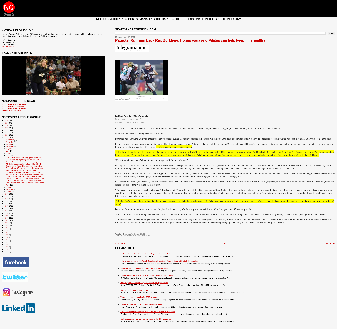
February (9, 189)
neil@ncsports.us (8, 46)
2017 (7, 196)
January (9, 192)
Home (225, 243)
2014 (7, 204)
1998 (7, 237)
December (10, 140)
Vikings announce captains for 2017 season (138, 297)
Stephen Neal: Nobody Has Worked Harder (21, 170)
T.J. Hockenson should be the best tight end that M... (24, 164)
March (8, 187)
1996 (7, 242)
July (7, 151)
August (8, 149)
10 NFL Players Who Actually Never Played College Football (145, 254)
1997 (7, 240)
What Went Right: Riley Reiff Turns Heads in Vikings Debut (144, 268)
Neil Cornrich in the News (11, 110)
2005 (7, 225)
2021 (7, 133)
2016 (7, 199)
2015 (7, 201)
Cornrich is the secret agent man (134, 290)
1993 (7, 247)
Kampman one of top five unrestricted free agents (141, 304)
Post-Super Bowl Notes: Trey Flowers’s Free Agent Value (144, 283)
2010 (7, 213)
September (10, 146)
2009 (7, 216)
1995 (7, 244)
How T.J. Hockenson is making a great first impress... (24, 158)
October (9, 144)
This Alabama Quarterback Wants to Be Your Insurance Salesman (147, 312)
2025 (7, 123)
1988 (7, 252)
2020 (7, 135)
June (8, 153)
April (8, 185)
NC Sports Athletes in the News (130, 235)
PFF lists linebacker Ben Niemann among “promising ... (25, 162)
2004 (7, 228)
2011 (7, 211)
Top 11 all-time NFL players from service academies (24, 168)
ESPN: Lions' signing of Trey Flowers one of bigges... (24, 160)
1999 (7, 235)
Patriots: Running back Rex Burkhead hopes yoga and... (26, 178)
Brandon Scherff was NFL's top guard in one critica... (24, 166)
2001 (7, 232)
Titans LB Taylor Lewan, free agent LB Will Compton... (25, 176)
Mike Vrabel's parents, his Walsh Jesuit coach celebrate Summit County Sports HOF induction (159, 261)
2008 (7, 218)
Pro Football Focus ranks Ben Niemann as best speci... (25, 174)
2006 (7, 223)
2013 (7, 206)
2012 (7, 208)
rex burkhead (145, 235)
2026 (7, 121)
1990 (7, 249)
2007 (7, 220)
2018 (7, 194)
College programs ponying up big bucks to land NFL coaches (145, 319)
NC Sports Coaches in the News (14, 108)
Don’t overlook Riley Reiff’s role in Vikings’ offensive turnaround (146, 275)
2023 (7, 128)
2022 (7, 130)
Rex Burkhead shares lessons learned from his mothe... (25, 183)
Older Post (330, 243)
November (10, 142)
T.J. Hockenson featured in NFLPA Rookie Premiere (24, 172)
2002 (7, 230)
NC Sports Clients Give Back (13, 106)
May (8, 155)
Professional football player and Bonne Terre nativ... (24, 181)
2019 (7, 137)
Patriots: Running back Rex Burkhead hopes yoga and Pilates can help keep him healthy (190, 40)
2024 (7, 125)
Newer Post (120, 243)
